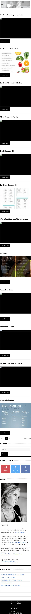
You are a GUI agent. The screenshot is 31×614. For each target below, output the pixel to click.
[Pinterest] (14, 608)
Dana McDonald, (14, 612)
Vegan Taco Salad (6, 290)
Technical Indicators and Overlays (12, 575)
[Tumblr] (17, 608)
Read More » (5, 41)
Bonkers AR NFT (6, 583)
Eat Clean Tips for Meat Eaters (11, 83)
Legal (12, 601)
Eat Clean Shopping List (8, 185)
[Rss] (11, 608)
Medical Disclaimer (16, 604)
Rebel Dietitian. (20, 533)
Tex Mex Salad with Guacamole (11, 363)
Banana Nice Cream (7, 327)
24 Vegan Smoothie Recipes (10, 585)
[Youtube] (16, 608)
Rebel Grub (18, 554)
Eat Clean (3, 253)
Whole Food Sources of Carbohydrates (14, 219)
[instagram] (19, 608)
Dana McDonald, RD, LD (9, 561)
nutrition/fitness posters (18, 542)
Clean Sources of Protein (9, 117)
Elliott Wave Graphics (8, 577)
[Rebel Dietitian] (15, 4)
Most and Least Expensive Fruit (11, 15)
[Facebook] (13, 608)
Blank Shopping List (7, 151)
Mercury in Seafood (7, 400)
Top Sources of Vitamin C (9, 49)
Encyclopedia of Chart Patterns (11, 580)
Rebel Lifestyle (6, 554)
